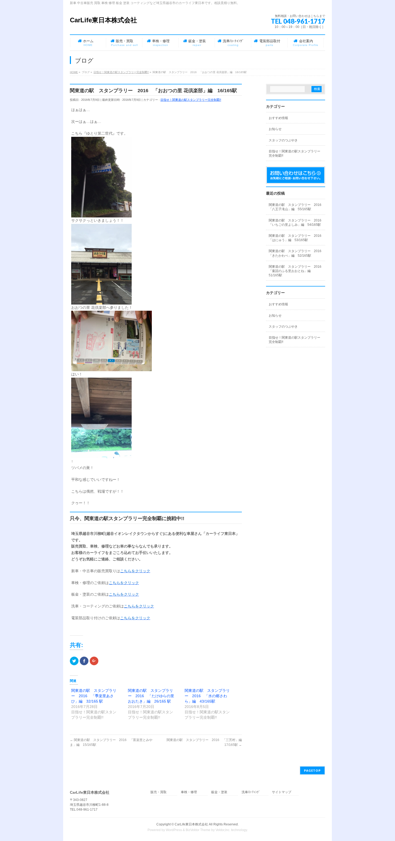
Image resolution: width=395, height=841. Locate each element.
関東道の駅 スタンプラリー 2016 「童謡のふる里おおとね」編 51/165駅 (297, 271)
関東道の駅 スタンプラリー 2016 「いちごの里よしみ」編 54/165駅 (297, 223)
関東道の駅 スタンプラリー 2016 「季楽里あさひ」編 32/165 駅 (93, 695)
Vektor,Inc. (223, 830)
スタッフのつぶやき (283, 140)
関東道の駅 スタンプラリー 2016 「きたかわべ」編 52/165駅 (297, 253)
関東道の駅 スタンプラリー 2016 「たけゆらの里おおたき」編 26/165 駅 (151, 695)
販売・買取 (158, 792)
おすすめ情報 (278, 118)
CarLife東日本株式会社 (103, 20)
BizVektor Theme (198, 830)
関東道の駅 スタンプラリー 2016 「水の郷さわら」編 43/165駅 (207, 695)
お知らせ (275, 129)
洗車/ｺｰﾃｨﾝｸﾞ (251, 792)
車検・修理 (189, 792)
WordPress (174, 830)
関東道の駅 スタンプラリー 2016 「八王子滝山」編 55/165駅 (297, 207)
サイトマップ (281, 792)
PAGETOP (312, 770)
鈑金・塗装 (219, 792)
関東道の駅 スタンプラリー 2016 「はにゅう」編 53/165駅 (297, 238)
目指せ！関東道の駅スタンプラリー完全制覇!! (190, 99)
